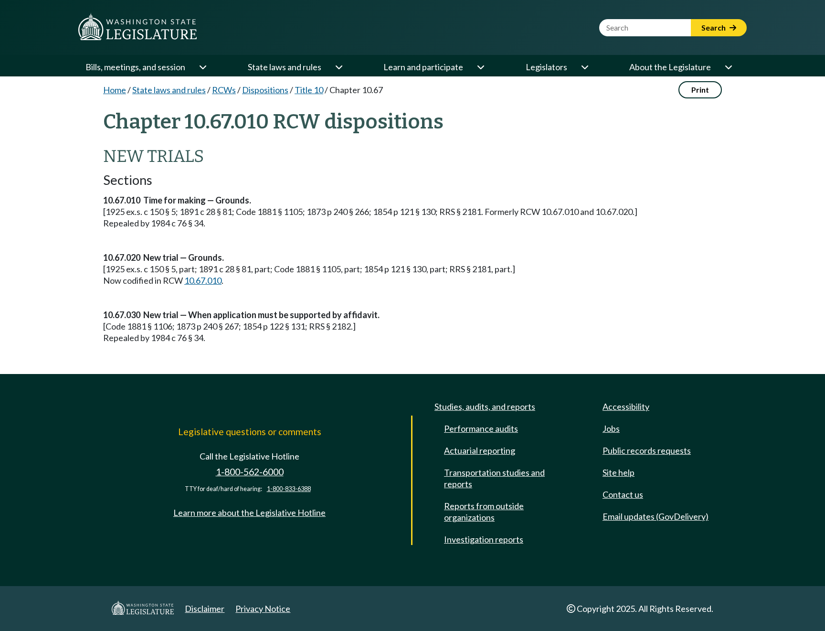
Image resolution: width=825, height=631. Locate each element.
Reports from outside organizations (484, 512)
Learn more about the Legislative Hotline (249, 512)
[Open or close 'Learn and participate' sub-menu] (480, 66)
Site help (619, 472)
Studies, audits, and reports (484, 406)
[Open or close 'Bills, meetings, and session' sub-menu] (202, 66)
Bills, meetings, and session (135, 67)
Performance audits (481, 428)
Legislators (546, 67)
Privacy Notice (262, 608)
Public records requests (647, 450)
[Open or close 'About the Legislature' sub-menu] (728, 66)
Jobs (611, 428)
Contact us (623, 494)
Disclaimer (204, 608)
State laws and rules (284, 67)
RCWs (224, 90)
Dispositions (265, 90)
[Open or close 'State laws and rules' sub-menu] (338, 66)
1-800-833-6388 (289, 488)
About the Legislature (670, 67)
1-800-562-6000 (250, 471)
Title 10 (309, 90)
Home (114, 90)
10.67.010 (203, 280)
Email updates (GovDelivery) (656, 516)
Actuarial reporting (479, 450)
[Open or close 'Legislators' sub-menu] (584, 66)
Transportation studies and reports (494, 478)
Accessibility (626, 406)
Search (714, 27)
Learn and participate (423, 67)
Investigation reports (483, 539)
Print (700, 89)
